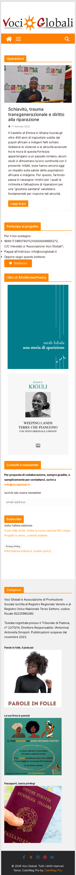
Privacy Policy (13, 546)
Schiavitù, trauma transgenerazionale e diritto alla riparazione (36, 114)
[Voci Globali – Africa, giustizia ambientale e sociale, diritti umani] (38, 15)
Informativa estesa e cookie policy (27, 551)
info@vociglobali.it (17, 484)
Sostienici (20, 263)
